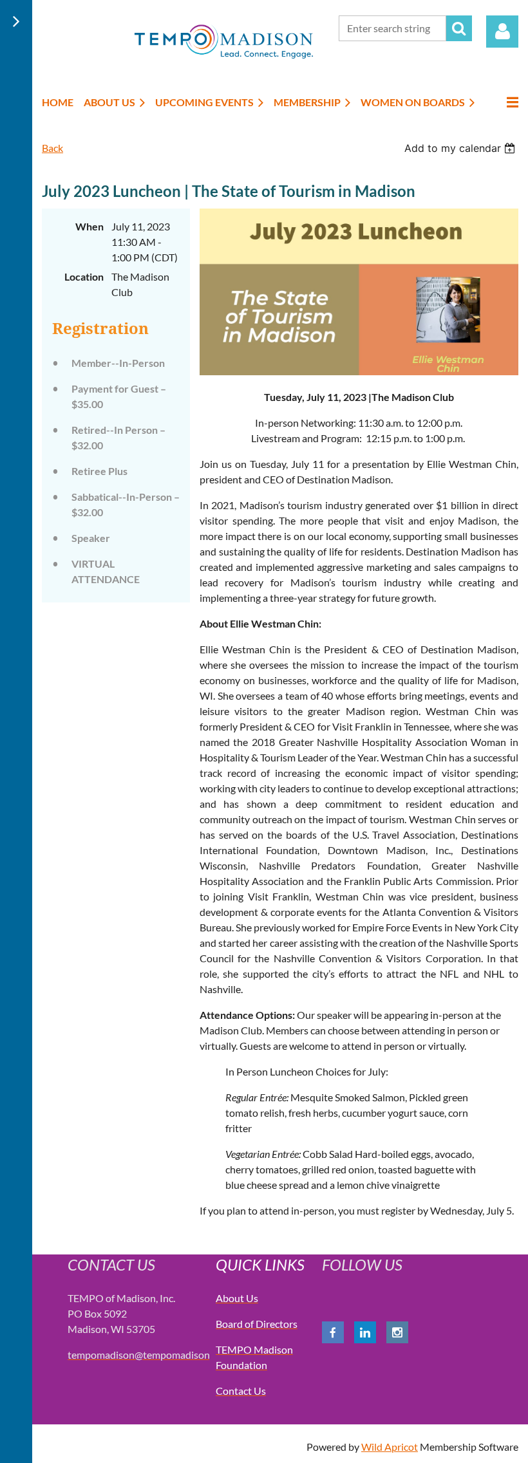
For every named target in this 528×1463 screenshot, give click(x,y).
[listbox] (461, 148)
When (89, 226)
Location (84, 276)
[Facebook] (333, 1332)
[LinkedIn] (365, 1332)
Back (52, 148)
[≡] (501, 102)
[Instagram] (397, 1332)
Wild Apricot (389, 1446)
